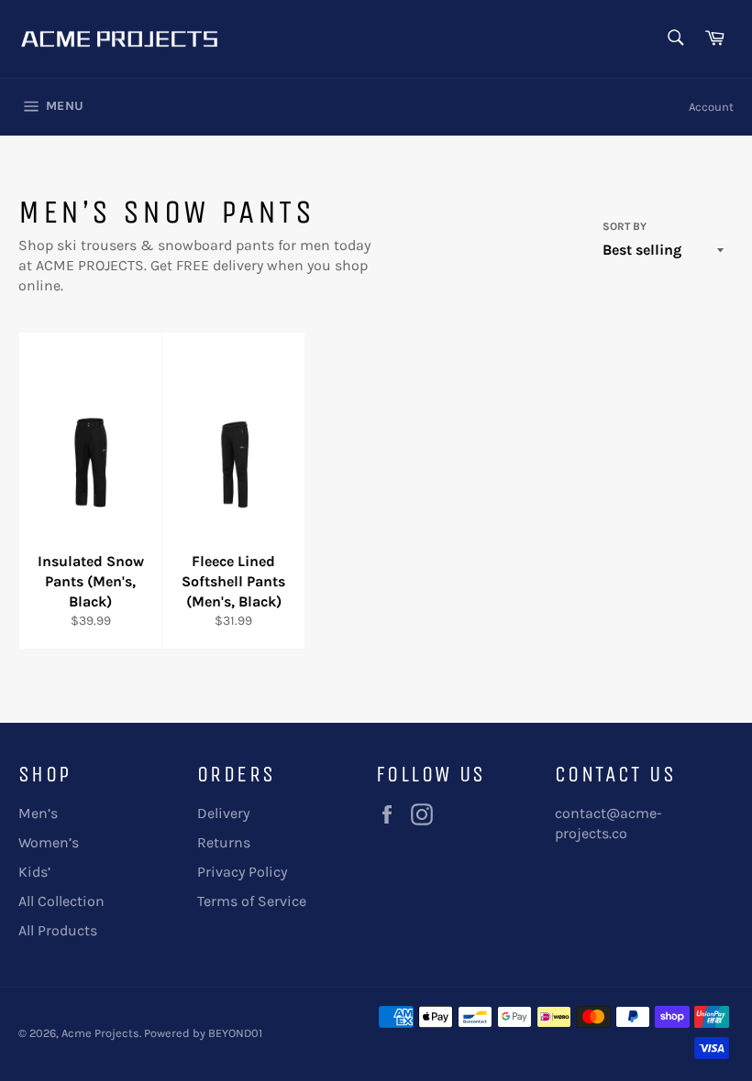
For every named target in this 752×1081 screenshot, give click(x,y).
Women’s (48, 842)
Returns (223, 842)
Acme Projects (100, 1033)
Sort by (625, 226)
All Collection (61, 901)
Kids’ (34, 871)
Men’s (38, 813)
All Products (57, 930)
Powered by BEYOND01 (203, 1033)
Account (711, 107)
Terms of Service (251, 901)
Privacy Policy (242, 871)
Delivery (223, 813)
